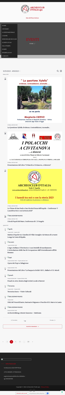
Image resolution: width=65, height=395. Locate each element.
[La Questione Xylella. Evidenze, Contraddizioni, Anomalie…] (35, 100)
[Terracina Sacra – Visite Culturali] (35, 286)
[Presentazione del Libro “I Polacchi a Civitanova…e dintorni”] (35, 146)
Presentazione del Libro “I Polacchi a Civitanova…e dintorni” (29, 165)
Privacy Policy (45, 387)
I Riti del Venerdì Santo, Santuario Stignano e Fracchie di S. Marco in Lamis (35, 302)
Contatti (5, 56)
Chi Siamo (5, 29)
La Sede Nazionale (8, 32)
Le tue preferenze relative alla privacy (37, 393)
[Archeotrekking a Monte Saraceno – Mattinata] (35, 307)
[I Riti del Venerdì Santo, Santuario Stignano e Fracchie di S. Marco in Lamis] (35, 297)
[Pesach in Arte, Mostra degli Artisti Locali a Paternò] (35, 275)
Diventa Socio (7, 52)
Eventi (4, 49)
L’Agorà (4, 36)
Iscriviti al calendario (31, 326)
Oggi (25, 320)
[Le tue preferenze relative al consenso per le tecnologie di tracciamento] (62, 392)
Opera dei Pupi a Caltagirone (18, 263)
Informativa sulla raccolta (21, 393)
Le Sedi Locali (7, 42)
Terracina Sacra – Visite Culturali (19, 292)
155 (28, 342)
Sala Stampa (6, 46)
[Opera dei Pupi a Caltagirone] (35, 257)
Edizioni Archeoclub (9, 39)
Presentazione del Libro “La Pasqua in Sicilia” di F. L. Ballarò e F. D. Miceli (33, 270)
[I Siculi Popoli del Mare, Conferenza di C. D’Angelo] (35, 216)
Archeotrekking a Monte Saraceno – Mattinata (24, 313)
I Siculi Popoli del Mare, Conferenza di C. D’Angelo (26, 221)
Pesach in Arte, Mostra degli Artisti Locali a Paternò (26, 281)
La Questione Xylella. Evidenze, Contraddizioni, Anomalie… (29, 128)
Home (4, 25)
